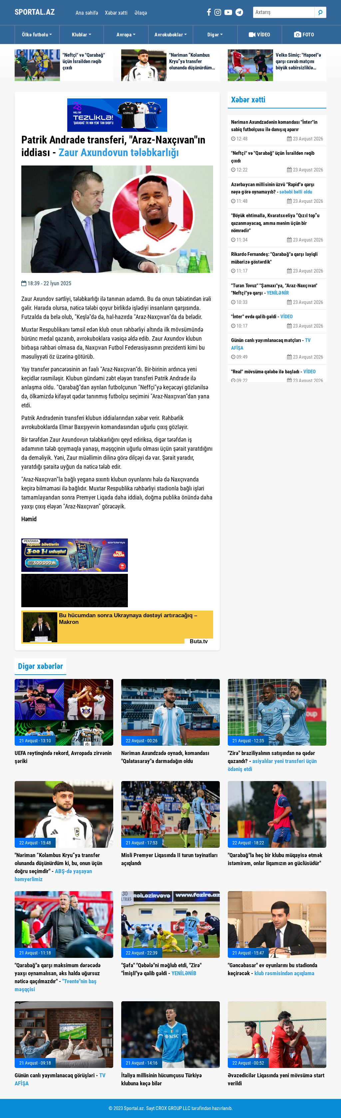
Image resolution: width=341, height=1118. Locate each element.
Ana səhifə (87, 13)
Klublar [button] (79, 35)
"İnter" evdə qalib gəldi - (277, 321)
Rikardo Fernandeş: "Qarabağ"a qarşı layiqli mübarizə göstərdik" (277, 262)
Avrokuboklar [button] (169, 35)
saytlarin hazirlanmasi (48, 531)
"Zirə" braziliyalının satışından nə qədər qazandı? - (272, 761)
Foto (308, 35)
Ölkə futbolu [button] (35, 35)
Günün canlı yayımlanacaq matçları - (277, 348)
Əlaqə (141, 13)
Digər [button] (213, 35)
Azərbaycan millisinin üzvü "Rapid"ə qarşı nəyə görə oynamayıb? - (277, 192)
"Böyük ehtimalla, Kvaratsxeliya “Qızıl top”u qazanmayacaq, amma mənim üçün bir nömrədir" (277, 228)
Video (263, 35)
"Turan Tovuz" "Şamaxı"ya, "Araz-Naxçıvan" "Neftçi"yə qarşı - (277, 294)
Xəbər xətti (116, 13)
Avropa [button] (124, 35)
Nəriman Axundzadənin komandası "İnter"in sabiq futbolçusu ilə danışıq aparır (277, 130)
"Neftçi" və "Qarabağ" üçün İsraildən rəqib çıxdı (277, 161)
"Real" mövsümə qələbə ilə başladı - (277, 376)
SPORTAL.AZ (35, 12)
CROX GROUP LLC (173, 1108)
